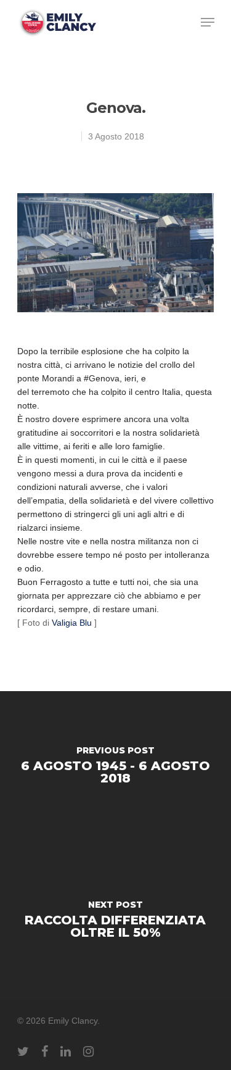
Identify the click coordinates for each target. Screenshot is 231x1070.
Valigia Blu (73, 623)
